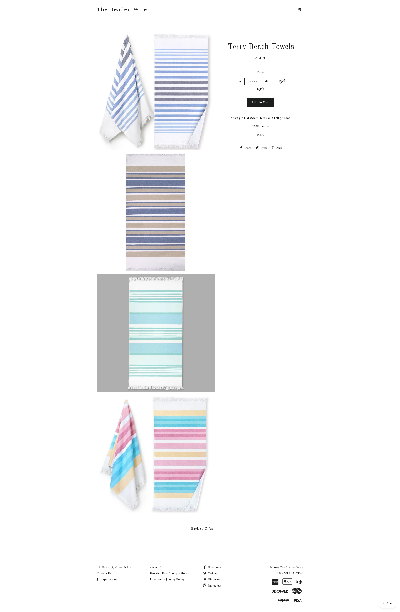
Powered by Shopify (289, 572)
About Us (156, 567)
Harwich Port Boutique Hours (169, 573)
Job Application (107, 579)
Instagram (214, 585)
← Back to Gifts (200, 528)
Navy (253, 81)
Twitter (212, 573)
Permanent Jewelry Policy (167, 579)
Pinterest (213, 579)
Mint (268, 81)
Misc (261, 89)
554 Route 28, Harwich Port (114, 567)
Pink (282, 81)
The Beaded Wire (122, 9)
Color (261, 72)
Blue (239, 81)
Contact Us (104, 573)
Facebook (214, 567)
